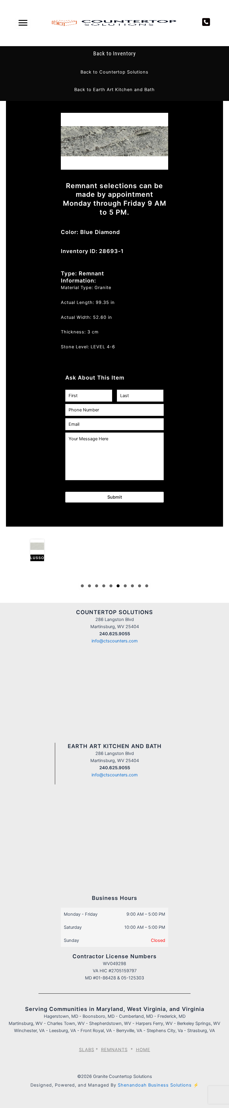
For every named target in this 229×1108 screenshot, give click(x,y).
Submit (114, 497)
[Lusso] (22, 550)
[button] (114, 72)
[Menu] (23, 23)
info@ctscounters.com (115, 641)
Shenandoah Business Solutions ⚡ (158, 1085)
